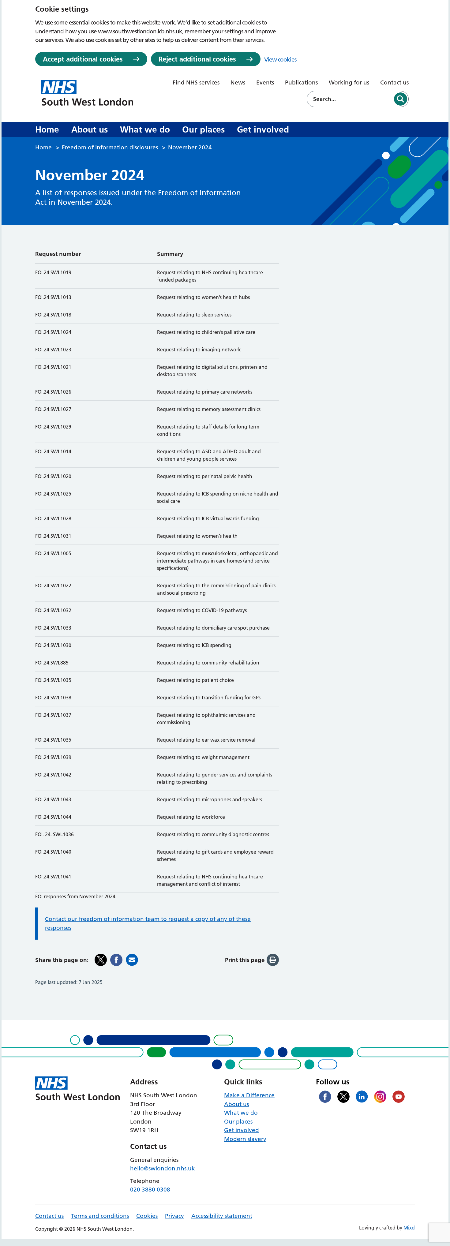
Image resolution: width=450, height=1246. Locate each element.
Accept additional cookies (83, 59)
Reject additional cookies (197, 59)
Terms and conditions (100, 1215)
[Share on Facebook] (116, 960)
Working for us (349, 82)
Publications (301, 82)
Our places (203, 129)
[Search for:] (350, 99)
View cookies (280, 59)
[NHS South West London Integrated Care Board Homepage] (87, 93)
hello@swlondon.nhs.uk (162, 1168)
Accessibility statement (221, 1215)
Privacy (174, 1215)
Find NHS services (196, 82)
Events (265, 82)
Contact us (394, 82)
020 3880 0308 (150, 1189)
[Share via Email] (132, 960)
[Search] (400, 99)
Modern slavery (245, 1139)
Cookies (147, 1215)
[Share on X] (101, 960)
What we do (145, 129)
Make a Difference (249, 1095)
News (238, 82)
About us (89, 129)
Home (47, 129)
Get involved (263, 129)
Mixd (409, 1228)
